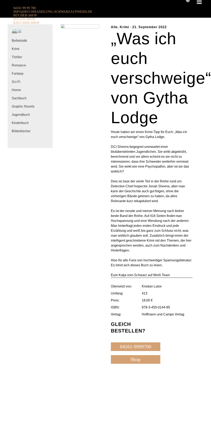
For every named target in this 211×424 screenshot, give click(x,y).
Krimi (15, 49)
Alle (114, 27)
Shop (135, 359)
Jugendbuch (21, 114)
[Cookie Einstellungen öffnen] (31, 421)
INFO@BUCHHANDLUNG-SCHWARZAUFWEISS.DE (52, 11)
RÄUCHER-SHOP (26, 22)
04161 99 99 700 (24, 8)
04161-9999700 (135, 346)
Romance (19, 65)
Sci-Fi (16, 81)
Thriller (17, 57)
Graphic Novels (23, 106)
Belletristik (19, 40)
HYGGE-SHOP (24, 19)
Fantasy (17, 73)
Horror (16, 90)
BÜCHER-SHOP (25, 15)
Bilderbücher (21, 131)
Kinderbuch (20, 123)
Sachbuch (19, 98)
